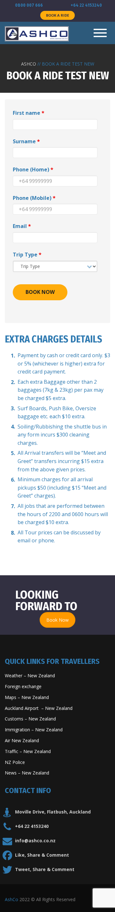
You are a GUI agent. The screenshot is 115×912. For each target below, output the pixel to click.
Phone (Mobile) (34, 197)
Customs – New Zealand (30, 719)
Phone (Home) (33, 169)
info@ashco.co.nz (35, 840)
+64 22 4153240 (32, 826)
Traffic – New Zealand (28, 751)
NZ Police (15, 762)
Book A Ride (57, 15)
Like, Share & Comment (42, 855)
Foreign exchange (24, 686)
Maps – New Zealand (27, 697)
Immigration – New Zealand (34, 730)
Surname (26, 141)
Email (22, 226)
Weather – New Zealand (30, 675)
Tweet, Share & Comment (44, 869)
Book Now (57, 620)
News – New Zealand (27, 773)
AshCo (11, 899)
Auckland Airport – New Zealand (39, 708)
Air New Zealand (22, 740)
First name (28, 112)
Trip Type (27, 254)
